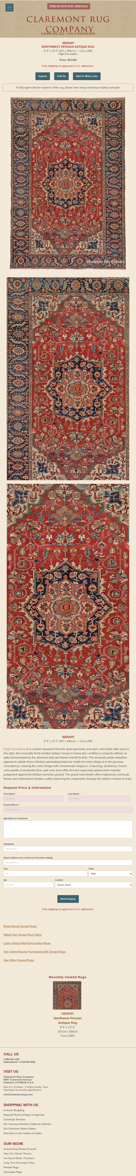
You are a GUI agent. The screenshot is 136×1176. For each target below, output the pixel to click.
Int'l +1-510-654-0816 (81, 33)
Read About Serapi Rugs (20, 926)
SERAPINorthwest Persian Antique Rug (68, 1018)
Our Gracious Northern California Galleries (27, 1124)
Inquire (42, 76)
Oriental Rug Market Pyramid (20, 1149)
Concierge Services (14, 1119)
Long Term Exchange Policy (19, 1162)
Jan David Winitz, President (19, 1158)
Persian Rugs (11, 1167)
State (91, 868)
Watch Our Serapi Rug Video (23, 934)
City (6, 868)
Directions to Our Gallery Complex (23, 1133)
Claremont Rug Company (68, 24)
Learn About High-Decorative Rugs (27, 943)
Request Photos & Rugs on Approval (24, 1114)
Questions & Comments (16, 818)
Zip (5, 880)
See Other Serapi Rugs (19, 960)
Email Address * (12, 805)
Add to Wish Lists (87, 76)
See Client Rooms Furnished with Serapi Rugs (35, 951)
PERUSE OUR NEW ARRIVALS (69, 6)
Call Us (61, 76)
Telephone (9, 844)
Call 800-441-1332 (52, 33)
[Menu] (9, 7)
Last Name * (74, 794)
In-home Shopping (14, 1110)
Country (59, 880)
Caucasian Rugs (13, 1172)
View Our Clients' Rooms (17, 1153)
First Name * (10, 794)
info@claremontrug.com (18, 1094)
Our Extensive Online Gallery (20, 1128)
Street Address (28, 858)
